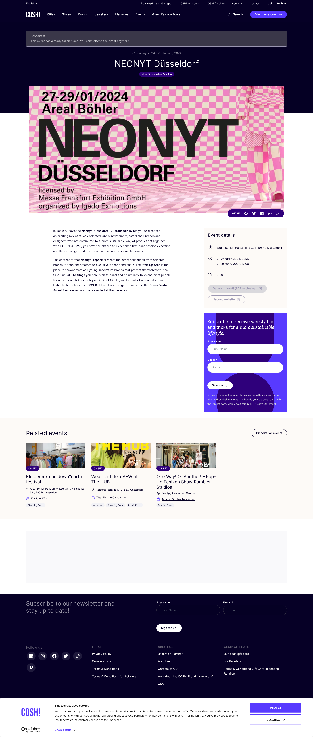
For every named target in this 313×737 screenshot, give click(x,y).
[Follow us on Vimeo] (31, 667)
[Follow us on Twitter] (66, 656)
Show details (63, 729)
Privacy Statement (265, 403)
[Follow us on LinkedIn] (31, 656)
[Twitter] (254, 213)
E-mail (212, 359)
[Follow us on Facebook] (54, 656)
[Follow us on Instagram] (42, 656)
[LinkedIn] (262, 213)
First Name (215, 341)
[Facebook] (246, 213)
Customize (273, 719)
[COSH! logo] (33, 14)
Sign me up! (220, 385)
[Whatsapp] (270, 213)
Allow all (275, 707)
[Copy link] (278, 213)
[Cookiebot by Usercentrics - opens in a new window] (31, 730)
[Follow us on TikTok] (77, 656)
